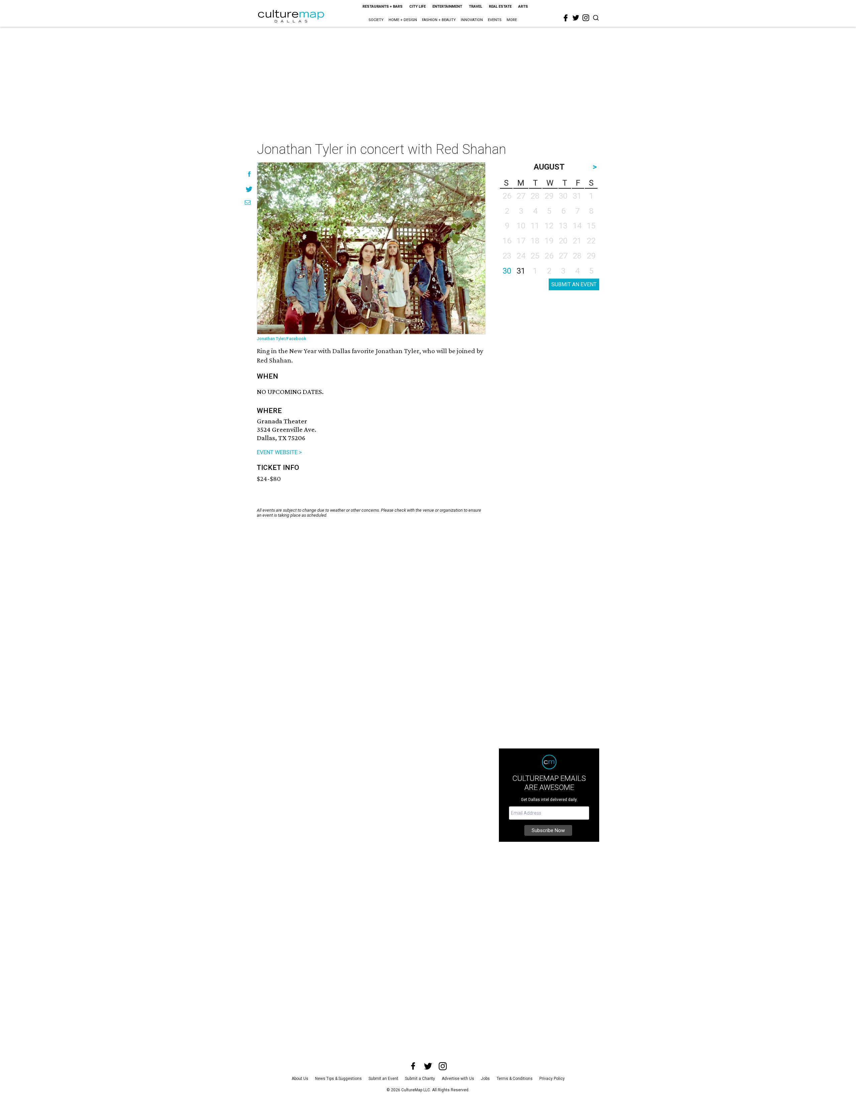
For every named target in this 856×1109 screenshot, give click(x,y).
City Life (417, 6)
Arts (523, 6)
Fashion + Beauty (439, 20)
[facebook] (565, 18)
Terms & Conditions (515, 1078)
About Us (300, 1078)
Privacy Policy (552, 1078)
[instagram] (585, 18)
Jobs (485, 1078)
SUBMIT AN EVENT (574, 284)
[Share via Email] (247, 202)
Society (376, 20)
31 (521, 271)
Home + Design (403, 20)
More (512, 20)
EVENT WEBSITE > (279, 452)
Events (495, 20)
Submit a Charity (420, 1078)
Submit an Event (383, 1078)
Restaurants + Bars (382, 6)
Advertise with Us (458, 1078)
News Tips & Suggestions (338, 1078)
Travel (475, 6)
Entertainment (447, 6)
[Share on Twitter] (249, 189)
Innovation (472, 20)
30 (507, 271)
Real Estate (500, 6)
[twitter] (575, 18)
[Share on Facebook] (249, 174)
